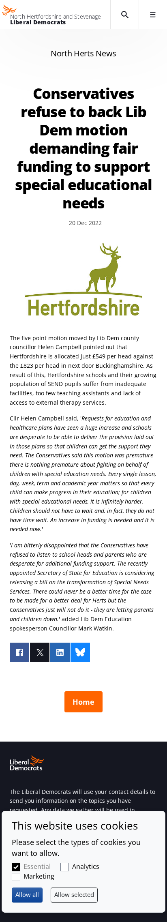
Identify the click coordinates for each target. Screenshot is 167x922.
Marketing (39, 876)
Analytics (85, 866)
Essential (37, 866)
